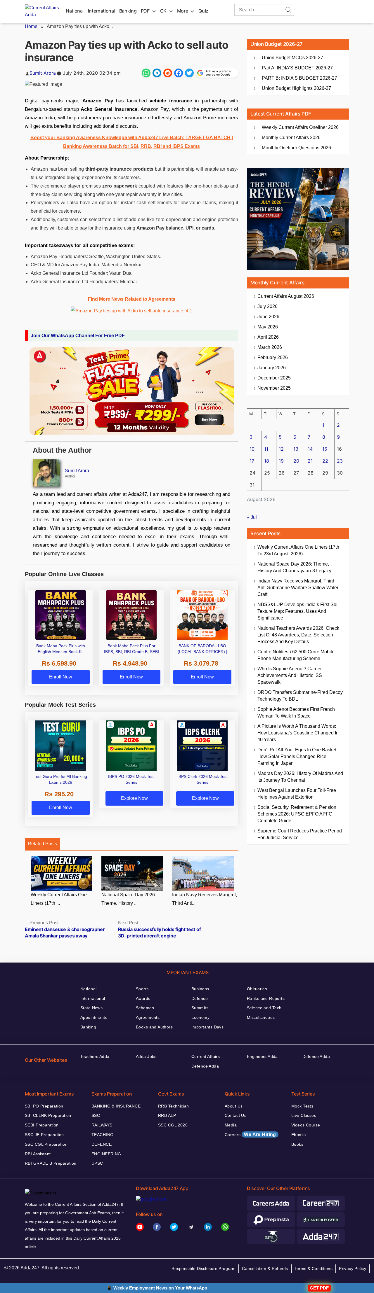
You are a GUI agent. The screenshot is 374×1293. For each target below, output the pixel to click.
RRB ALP (167, 1115)
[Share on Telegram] (157, 73)
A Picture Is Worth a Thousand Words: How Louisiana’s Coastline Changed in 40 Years (298, 733)
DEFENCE (101, 1144)
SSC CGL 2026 (173, 1125)
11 (266, 449)
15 (324, 449)
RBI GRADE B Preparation (51, 1163)
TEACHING (102, 1134)
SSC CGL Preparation (46, 1144)
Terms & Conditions (314, 1268)
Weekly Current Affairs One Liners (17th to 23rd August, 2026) (298, 550)
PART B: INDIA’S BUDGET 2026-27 (299, 78)
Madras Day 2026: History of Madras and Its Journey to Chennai (300, 777)
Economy (200, 1017)
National (75, 11)
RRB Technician (173, 1106)
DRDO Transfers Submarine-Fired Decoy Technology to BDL (300, 695)
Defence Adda (205, 1066)
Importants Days (207, 1027)
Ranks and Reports (266, 998)
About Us (234, 1106)
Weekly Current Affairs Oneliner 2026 (300, 127)
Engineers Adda (262, 1056)
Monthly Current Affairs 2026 (291, 137)
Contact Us (235, 1115)
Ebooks (298, 1134)
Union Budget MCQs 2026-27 (292, 57)
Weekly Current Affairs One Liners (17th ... (59, 899)
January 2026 (271, 367)
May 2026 (267, 326)
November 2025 (274, 388)
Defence (199, 998)
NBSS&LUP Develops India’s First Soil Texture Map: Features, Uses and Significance (298, 611)
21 (310, 461)
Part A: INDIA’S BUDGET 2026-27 (297, 67)
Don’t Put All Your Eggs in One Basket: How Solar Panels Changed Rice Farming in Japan (297, 756)
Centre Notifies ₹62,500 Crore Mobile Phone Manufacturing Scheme (296, 655)
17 (252, 461)
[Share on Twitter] (189, 73)
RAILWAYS (101, 1125)
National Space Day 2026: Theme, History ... (128, 899)
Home (31, 26)
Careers (250, 1134)
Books (297, 1144)
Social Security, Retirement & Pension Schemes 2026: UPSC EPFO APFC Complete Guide (296, 814)
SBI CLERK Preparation (48, 1115)
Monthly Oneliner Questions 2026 (296, 147)
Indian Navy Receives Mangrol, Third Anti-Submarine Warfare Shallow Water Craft (297, 587)
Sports (142, 988)
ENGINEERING (106, 1154)
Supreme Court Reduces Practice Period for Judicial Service (299, 834)
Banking (127, 11)
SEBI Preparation (42, 1125)
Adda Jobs (146, 1056)
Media (231, 1125)
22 (325, 461)
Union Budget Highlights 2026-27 (296, 88)
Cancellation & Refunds (265, 1268)
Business (200, 988)
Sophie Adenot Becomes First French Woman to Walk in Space (296, 712)
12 (281, 449)
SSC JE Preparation (44, 1134)
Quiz (203, 11)
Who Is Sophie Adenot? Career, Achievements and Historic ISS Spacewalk (290, 675)
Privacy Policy (352, 1268)
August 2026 (285, 296)
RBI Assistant (38, 1154)
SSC (95, 1115)
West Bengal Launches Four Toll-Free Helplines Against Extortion (296, 793)
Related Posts (42, 843)
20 (296, 461)
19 (281, 461)
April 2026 (268, 337)
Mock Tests (302, 1106)
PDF (145, 11)
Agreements (148, 1017)
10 (252, 449)
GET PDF (319, 1287)
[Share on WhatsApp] (146, 73)
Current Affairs (205, 1056)
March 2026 (269, 347)
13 (295, 449)
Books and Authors (154, 1027)
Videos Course (305, 1125)
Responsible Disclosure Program (204, 1268)
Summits (199, 1007)
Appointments (93, 1017)
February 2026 (272, 357)
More (182, 11)
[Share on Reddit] (167, 73)
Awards (143, 998)
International (101, 11)
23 (340, 461)
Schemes (145, 1007)
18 (266, 461)
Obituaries (257, 988)
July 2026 (267, 306)
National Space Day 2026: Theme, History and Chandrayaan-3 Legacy (294, 567)
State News (91, 1007)
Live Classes (303, 1115)
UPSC (97, 1163)
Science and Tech (264, 1007)
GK (163, 11)
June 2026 (268, 316)
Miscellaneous (261, 1017)
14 (310, 449)
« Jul (252, 517)
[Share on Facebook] (178, 73)
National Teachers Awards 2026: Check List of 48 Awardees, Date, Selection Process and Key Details (298, 635)
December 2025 (274, 377)
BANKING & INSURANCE (116, 1106)
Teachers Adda (94, 1056)
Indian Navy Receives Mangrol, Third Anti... (204, 899)
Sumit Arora (43, 73)
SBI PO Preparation (44, 1106)
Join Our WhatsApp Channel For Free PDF (78, 335)
